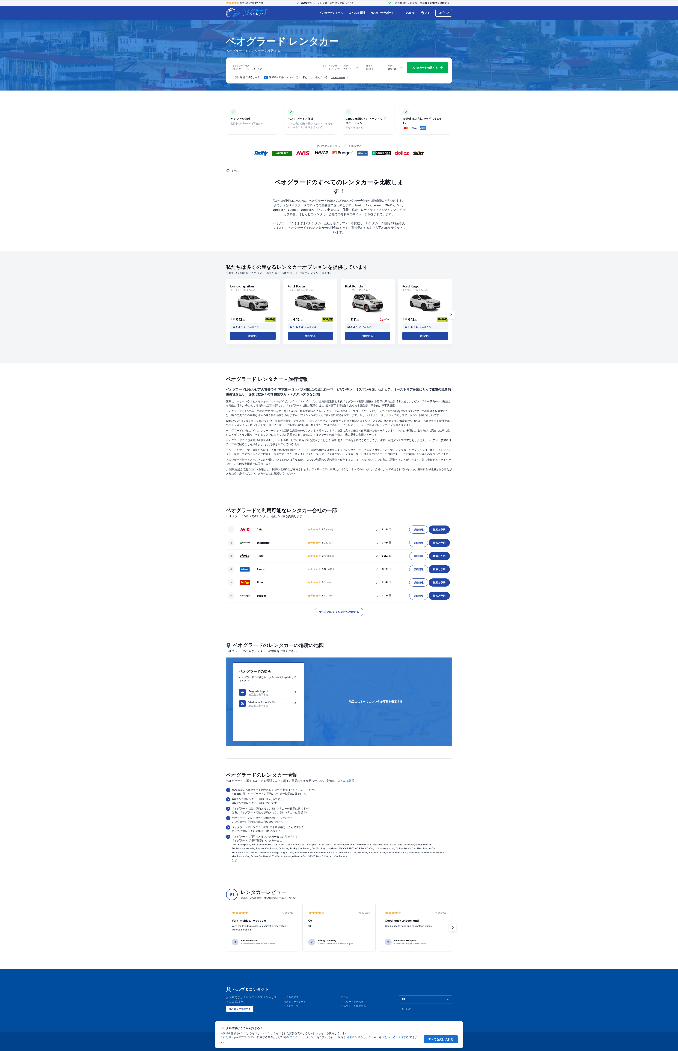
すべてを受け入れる (440, 1039)
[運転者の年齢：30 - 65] (266, 77)
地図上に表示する (258, 694)
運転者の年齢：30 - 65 (281, 77)
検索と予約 (439, 529)
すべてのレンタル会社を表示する (339, 612)
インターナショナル (331, 13)
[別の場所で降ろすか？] (232, 77)
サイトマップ (291, 1006)
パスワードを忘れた (352, 1001)
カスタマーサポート (382, 13)
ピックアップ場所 (241, 65)
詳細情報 (419, 529)
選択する (253, 336)
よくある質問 (357, 13)
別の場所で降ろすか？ (247, 77)
